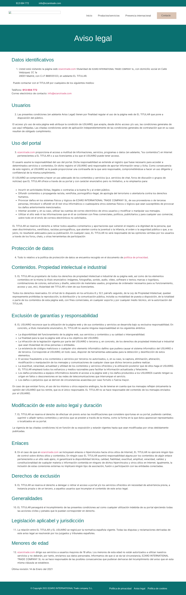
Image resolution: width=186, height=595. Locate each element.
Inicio (89, 15)
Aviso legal (139, 588)
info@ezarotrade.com (60, 93)
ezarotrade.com (67, 68)
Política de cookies (157, 588)
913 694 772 (30, 89)
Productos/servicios (109, 15)
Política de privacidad (120, 588)
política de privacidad (136, 257)
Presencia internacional (138, 15)
